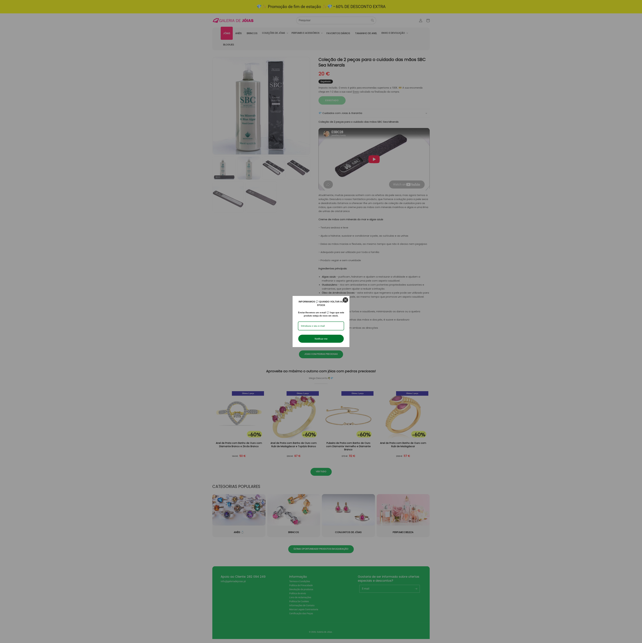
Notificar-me (321, 338)
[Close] (345, 300)
